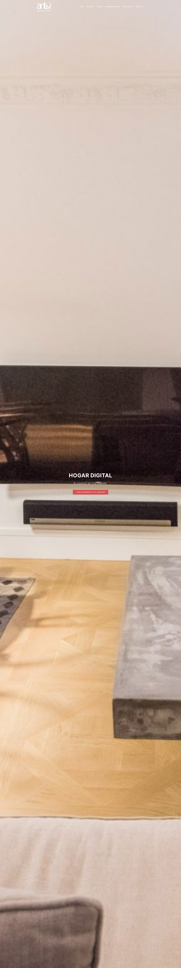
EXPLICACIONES (127, 6)
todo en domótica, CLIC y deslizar (90, 492)
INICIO (82, 6)
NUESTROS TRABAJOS (112, 6)
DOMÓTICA (90, 6)
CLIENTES (99, 6)
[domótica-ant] (44, 6)
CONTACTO (139, 6)
